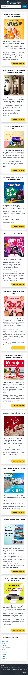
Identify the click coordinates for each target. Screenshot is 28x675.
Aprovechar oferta (18, 63)
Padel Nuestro (6, 647)
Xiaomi (4, 654)
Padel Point (5, 652)
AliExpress (5, 641)
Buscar (24, 6)
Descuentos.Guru (10, 667)
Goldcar (4, 658)
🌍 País (24, 672)
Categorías (14, 669)
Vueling (4, 650)
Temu (3, 656)
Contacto (25, 669)
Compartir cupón (7, 669)
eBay (3, 643)
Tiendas (20, 669)
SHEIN (4, 645)
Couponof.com (17, 667)
